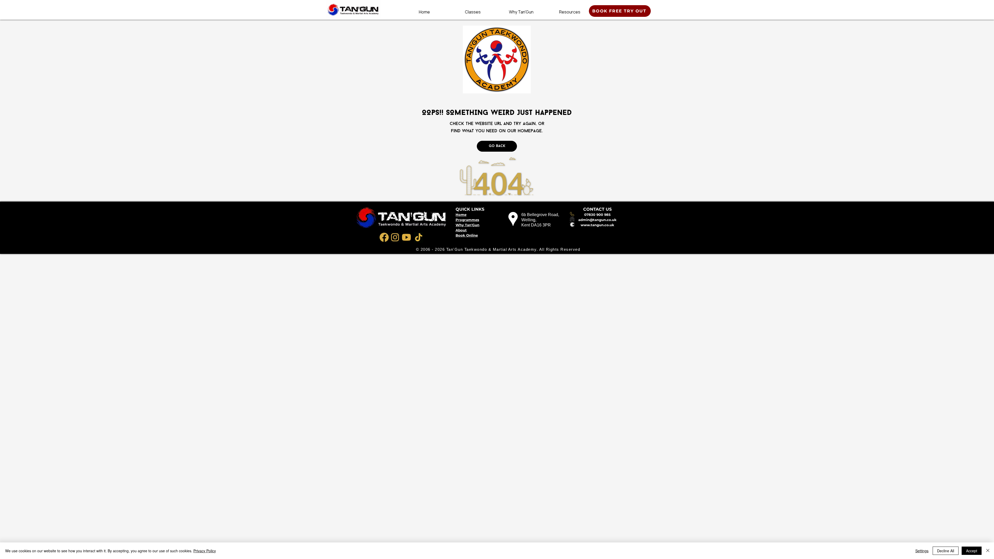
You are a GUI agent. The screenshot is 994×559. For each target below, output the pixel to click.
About (461, 230)
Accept (971, 550)
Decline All (945, 550)
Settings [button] (922, 550)
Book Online (467, 235)
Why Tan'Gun (467, 225)
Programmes (467, 220)
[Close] (988, 551)
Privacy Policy (204, 550)
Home (461, 214)
